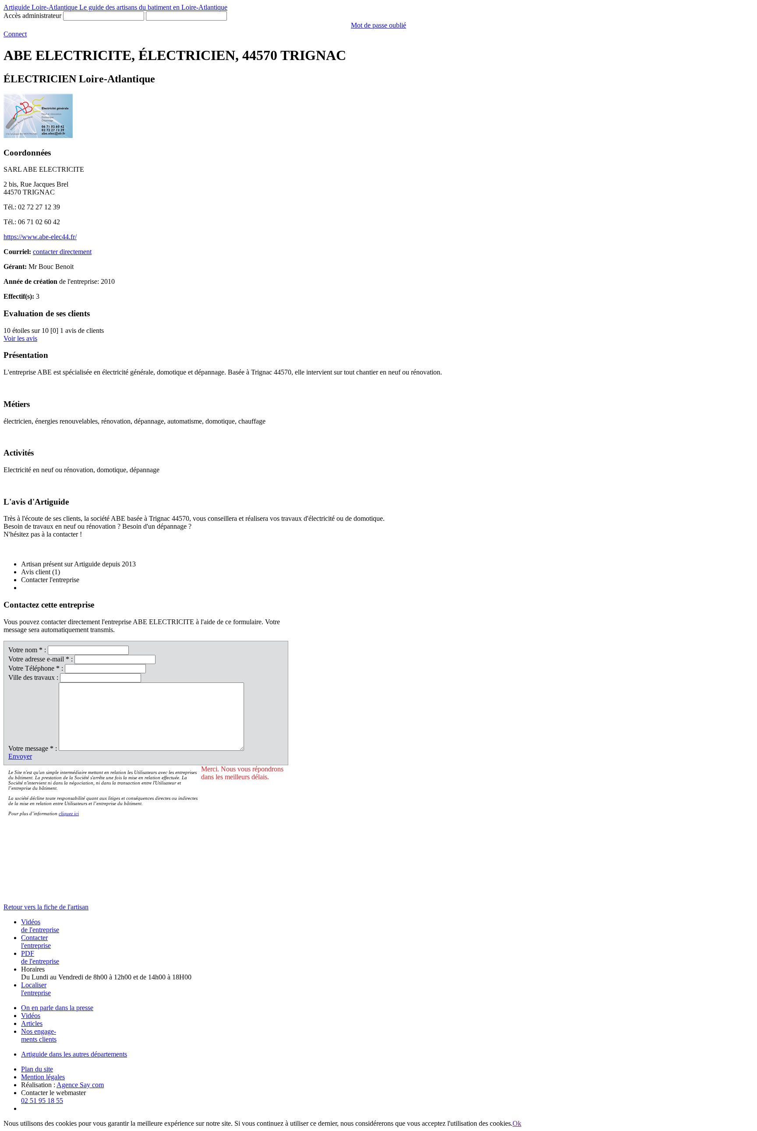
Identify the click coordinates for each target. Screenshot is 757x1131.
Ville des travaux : (33, 677)
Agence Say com (80, 1085)
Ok (517, 1123)
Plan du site (37, 1069)
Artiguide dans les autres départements (74, 1054)
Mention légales (43, 1077)
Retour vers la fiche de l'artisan (46, 907)
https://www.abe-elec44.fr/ (40, 236)
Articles (31, 1023)
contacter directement (62, 251)
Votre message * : (32, 748)
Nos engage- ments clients (39, 1035)
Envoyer (20, 756)
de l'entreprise (40, 925)
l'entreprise (36, 941)
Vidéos (30, 1015)
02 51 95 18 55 (42, 1100)
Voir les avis (20, 338)
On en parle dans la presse (57, 1007)
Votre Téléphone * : (35, 668)
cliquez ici (69, 813)
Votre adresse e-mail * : (40, 659)
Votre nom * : (27, 650)
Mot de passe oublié (378, 25)
